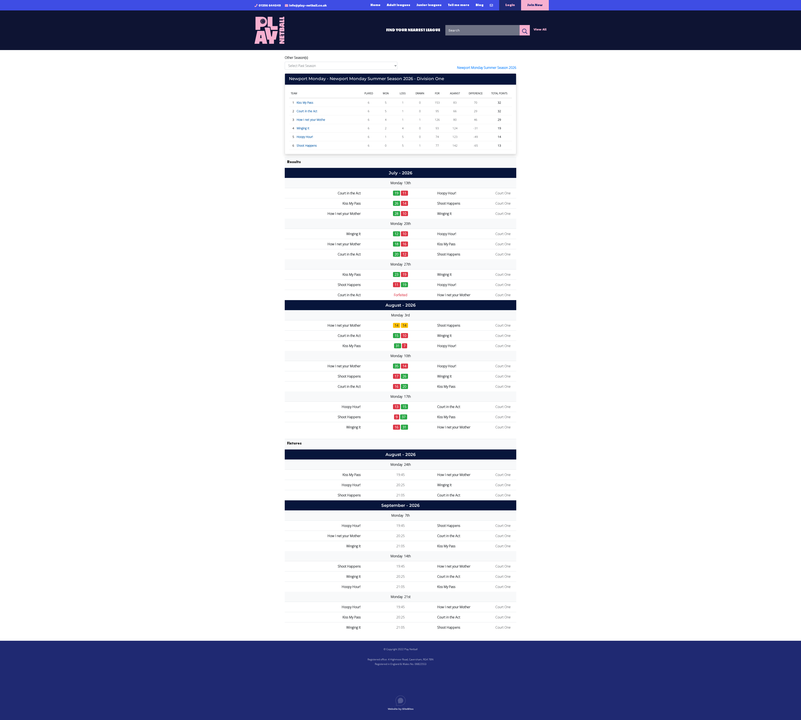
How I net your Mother (344, 213)
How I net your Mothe (311, 120)
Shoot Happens (307, 145)
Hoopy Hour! (305, 137)
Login (510, 5)
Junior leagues (429, 5)
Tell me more (458, 5)
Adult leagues (398, 5)
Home (375, 5)
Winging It (303, 128)
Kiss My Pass (305, 102)
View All (540, 29)
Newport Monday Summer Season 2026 (486, 67)
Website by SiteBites (400, 708)
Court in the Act (307, 111)
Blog (480, 5)
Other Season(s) (296, 57)
